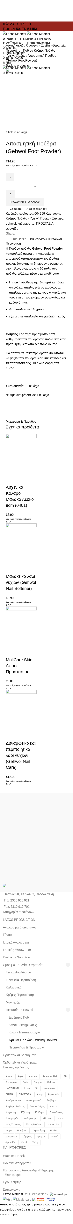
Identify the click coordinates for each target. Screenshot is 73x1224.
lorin (27, 1088)
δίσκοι (53, 1106)
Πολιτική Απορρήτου (17, 1163)
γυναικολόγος (37, 1106)
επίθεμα (39, 1112)
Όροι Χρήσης (12, 1182)
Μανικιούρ (13, 1002)
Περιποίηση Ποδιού (20, 50)
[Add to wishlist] (21, 479)
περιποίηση (39, 1130)
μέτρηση (47, 1118)
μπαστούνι (53, 1124)
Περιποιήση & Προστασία (26, 1047)
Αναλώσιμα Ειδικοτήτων (19, 927)
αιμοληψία (53, 1094)
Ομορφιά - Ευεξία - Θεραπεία (46, 45)
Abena (8, 1076)
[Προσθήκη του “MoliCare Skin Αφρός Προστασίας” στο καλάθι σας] (11, 642)
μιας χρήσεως (13, 1124)
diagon (38, 1082)
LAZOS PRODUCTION (19, 919)
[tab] (19, 239)
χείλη (35, 1142)
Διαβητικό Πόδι (19, 1017)
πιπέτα (53, 1130)
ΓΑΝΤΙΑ (9, 1094)
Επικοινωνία (11, 1189)
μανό (60, 1118)
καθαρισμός (11, 1118)
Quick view (21, 470)
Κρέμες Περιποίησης (20, 994)
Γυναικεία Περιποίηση (21, 980)
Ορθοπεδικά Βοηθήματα (19, 1055)
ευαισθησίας (56, 1112)
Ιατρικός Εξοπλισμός (17, 950)
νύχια (8, 1130)
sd (36, 1088)
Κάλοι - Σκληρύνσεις (23, 1025)
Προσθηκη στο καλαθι (25, 201)
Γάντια (7, 934)
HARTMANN (12, 1088)
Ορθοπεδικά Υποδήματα (20, 1062)
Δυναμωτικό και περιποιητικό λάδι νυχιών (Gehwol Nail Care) (21, 755)
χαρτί (24, 1142)
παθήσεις (22, 1130)
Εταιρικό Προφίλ (14, 1156)
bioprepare (11, 1082)
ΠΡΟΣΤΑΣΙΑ (45, 223)
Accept (7, 1220)
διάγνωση (10, 1112)
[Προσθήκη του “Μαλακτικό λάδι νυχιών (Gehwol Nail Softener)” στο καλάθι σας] (11, 559)
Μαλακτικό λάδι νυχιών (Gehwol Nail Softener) (21, 582)
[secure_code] (41, 1199)
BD (65, 1076)
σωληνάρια (11, 1136)
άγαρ (39, 1094)
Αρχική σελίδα (16, 45)
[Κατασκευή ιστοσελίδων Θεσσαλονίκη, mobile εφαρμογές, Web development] (58, 1194)
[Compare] (11, 479)
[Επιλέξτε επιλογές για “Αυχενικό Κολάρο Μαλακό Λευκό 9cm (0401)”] (11, 470)
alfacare (32, 1076)
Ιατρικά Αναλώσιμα (16, 942)
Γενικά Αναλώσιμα (18, 972)
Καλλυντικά (13, 987)
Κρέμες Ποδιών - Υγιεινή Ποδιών (28, 218)
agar (20, 1076)
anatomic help (50, 1076)
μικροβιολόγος (34, 1124)
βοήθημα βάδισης (15, 1106)
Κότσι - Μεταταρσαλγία (24, 1032)
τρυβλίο (41, 1136)
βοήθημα (51, 1100)
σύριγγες (27, 1136)
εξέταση (25, 1112)
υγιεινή (54, 1136)
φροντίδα (12, 228)
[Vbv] (51, 1199)
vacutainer (49, 1088)
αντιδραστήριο (13, 1100)
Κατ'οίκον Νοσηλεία (16, 957)
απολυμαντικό (33, 1100)
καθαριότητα (26, 223)
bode (25, 1082)
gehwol (11, 223)
